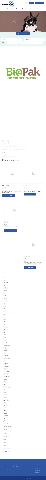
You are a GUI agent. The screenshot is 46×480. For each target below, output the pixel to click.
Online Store (18, 8)
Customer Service (25, 8)
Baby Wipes (6, 329)
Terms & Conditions (16, 466)
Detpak (5, 287)
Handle (5, 369)
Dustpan (5, 361)
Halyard (5, 295)
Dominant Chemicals (7, 288)
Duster (5, 360)
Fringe (5, 433)
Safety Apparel (6, 400)
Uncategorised (7, 448)
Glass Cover (6, 436)
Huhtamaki (5, 298)
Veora (5, 319)
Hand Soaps (6, 373)
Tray (4, 418)
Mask (4, 384)
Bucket (5, 340)
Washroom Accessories (8, 426)
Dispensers (5, 356)
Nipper (5, 392)
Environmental (5, 469)
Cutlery (5, 353)
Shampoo (5, 407)
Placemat (5, 394)
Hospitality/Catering (7, 376)
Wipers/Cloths (6, 429)
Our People (4, 467)
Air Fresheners (6, 327)
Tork (4, 316)
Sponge (5, 410)
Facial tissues (6, 363)
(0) (27, 2)
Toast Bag (5, 416)
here (25, 149)
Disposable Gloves (7, 358)
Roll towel (5, 397)
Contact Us (37, 8)
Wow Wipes (6, 451)
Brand (5, 277)
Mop (4, 389)
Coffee (5, 347)
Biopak (5, 285)
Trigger (5, 420)
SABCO (5, 306)
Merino (5, 301)
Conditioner (6, 348)
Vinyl (5, 445)
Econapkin (5, 290)
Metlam (5, 303)
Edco (4, 292)
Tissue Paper (6, 415)
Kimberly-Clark (6, 300)
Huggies (5, 296)
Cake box (5, 342)
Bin (4, 332)
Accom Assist (6, 282)
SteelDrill (5, 311)
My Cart (31, 8)
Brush (5, 337)
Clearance (5, 280)
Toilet (4, 421)
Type (5, 324)
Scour (5, 402)
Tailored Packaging (7, 313)
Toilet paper (6, 423)
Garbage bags (6, 366)
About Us (13, 8)
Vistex (5, 321)
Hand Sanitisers (6, 371)
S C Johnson (6, 309)
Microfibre (5, 386)
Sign (4, 408)
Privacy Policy (15, 464)
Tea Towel (5, 413)
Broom (5, 339)
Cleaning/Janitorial (7, 345)
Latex (5, 439)
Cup (4, 352)
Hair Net (5, 368)
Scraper (5, 403)
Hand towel (6, 374)
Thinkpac (5, 314)
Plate (4, 395)
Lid (4, 381)
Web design (26, 478)
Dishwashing (6, 355)
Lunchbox (5, 382)
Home (8, 8)
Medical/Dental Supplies (8, 387)
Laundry (5, 379)
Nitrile (5, 442)
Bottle (5, 334)
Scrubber (5, 405)
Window (5, 428)
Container (5, 350)
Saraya (5, 308)
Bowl (4, 335)
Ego (4, 293)
